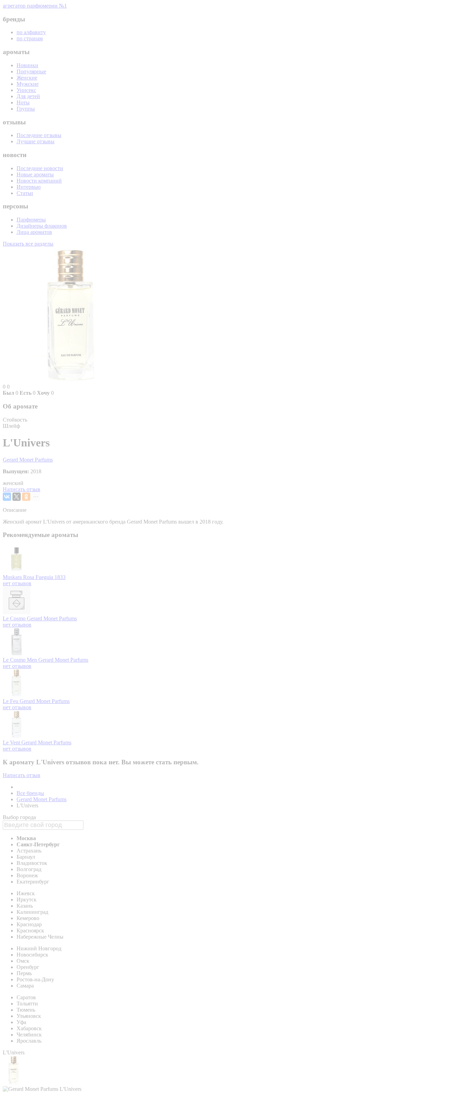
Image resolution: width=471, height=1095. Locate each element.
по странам (30, 38)
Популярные (31, 71)
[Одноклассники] (26, 497)
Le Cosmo (15, 618)
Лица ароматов (34, 232)
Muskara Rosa (19, 577)
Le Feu (11, 701)
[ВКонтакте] (7, 497)
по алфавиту (31, 32)
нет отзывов (17, 583)
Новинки (27, 65)
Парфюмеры (31, 220)
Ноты (23, 102)
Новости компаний (39, 181)
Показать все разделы (28, 244)
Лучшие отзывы (35, 141)
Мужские (28, 84)
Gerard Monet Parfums (28, 460)
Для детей (28, 96)
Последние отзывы (39, 135)
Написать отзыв (21, 489)
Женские (27, 78)
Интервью (29, 187)
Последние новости (40, 168)
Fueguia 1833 (51, 577)
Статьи (25, 193)
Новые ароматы (35, 174)
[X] (16, 497)
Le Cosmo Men (20, 660)
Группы (26, 109)
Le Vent (12, 742)
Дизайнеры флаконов (42, 226)
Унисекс (26, 90)
